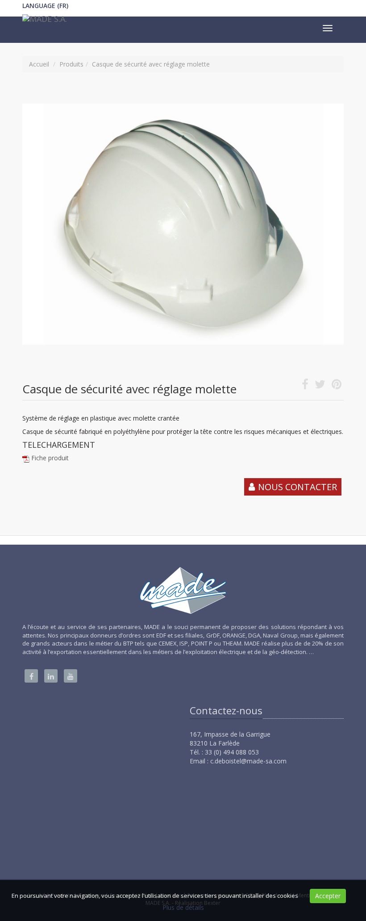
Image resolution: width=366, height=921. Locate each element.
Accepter (328, 896)
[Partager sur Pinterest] (336, 386)
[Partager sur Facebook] (305, 386)
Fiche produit (50, 458)
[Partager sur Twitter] (320, 386)
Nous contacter (297, 487)
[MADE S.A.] (43, 21)
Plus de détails (183, 907)
